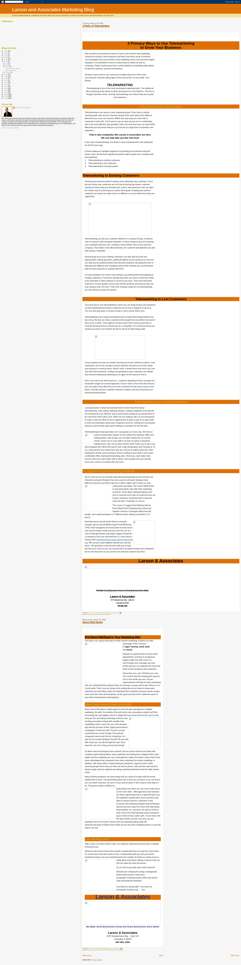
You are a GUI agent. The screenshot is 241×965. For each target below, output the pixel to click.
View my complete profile (10, 128)
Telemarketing (91, 614)
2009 (6, 96)
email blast (97, 950)
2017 (6, 80)
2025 (6, 53)
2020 (6, 74)
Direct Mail (90, 950)
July (6, 63)
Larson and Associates (23, 107)
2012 (6, 90)
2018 (6, 78)
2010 (6, 94)
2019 (6, 76)
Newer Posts (87, 955)
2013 (6, 88)
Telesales (108, 614)
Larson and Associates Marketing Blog (53, 9)
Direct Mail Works (92, 622)
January (8, 72)
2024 (6, 55)
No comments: (114, 612)
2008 (6, 98)
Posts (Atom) (97, 960)
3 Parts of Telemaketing (95, 25)
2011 (6, 92)
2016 (6, 82)
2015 (6, 84)
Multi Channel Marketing (108, 950)
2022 (6, 59)
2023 (6, 57)
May (6, 65)
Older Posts (235, 955)
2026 (6, 51)
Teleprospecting (100, 614)
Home (161, 955)
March (7, 66)
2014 (6, 86)
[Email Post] (120, 612)
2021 (6, 61)
